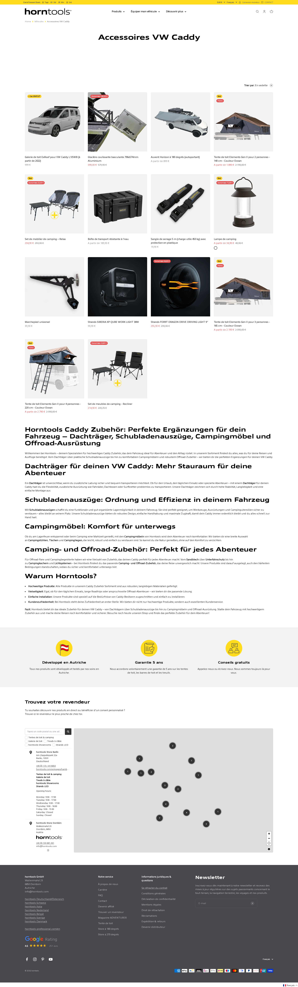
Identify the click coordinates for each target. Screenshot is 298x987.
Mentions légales (151, 904)
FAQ (100, 895)
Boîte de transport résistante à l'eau (108, 239)
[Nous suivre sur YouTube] (51, 959)
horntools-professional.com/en (42, 929)
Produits (117, 11)
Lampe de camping (225, 239)
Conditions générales (154, 893)
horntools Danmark (36, 921)
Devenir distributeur (153, 927)
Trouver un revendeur (111, 912)
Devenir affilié (106, 906)
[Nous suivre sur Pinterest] (43, 959)
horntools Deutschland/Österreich (44, 899)
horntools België (34, 914)
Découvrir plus (174, 11)
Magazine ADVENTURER (112, 917)
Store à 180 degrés (108, 929)
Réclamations (149, 915)
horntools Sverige (35, 917)
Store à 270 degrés (108, 934)
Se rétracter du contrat (154, 888)
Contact (102, 901)
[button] (290, 985)
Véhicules (39, 21)
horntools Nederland (37, 910)
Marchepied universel (37, 322)
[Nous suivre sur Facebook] (27, 959)
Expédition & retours (153, 921)
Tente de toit (105, 923)
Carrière (102, 889)
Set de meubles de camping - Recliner (110, 404)
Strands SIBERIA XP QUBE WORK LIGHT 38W (113, 322)
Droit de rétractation (153, 910)
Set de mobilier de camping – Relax (45, 239)
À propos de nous (108, 884)
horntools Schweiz (35, 902)
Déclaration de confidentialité (159, 899)
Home (28, 21)
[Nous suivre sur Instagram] (35, 959)
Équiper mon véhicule (144, 11)
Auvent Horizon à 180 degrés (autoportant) (175, 157)
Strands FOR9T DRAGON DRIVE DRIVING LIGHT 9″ (179, 322)
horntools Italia (33, 906)
